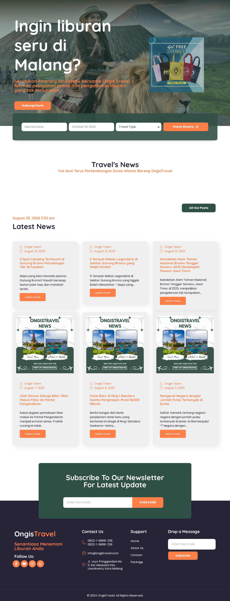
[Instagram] (32, 563)
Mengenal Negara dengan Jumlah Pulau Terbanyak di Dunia (181, 400)
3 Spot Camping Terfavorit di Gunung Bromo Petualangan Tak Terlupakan (42, 263)
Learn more (32, 297)
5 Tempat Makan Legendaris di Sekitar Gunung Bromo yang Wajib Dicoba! (114, 263)
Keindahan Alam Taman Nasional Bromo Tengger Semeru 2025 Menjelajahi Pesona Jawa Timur (179, 265)
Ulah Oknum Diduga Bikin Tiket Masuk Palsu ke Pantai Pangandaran (44, 400)
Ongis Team (32, 247)
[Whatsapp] (40, 563)
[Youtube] (24, 563)
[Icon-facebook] (16, 563)
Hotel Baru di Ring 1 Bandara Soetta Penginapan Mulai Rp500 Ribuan (115, 400)
